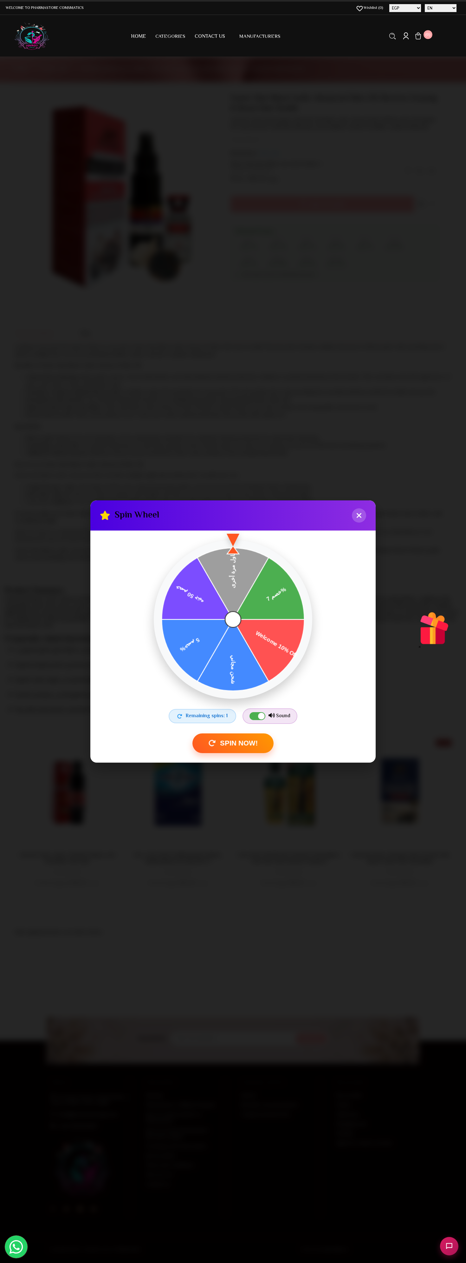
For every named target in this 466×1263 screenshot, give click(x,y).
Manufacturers (259, 37)
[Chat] (449, 1246)
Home (138, 36)
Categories (170, 37)
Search (392, 36)
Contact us (210, 36)
